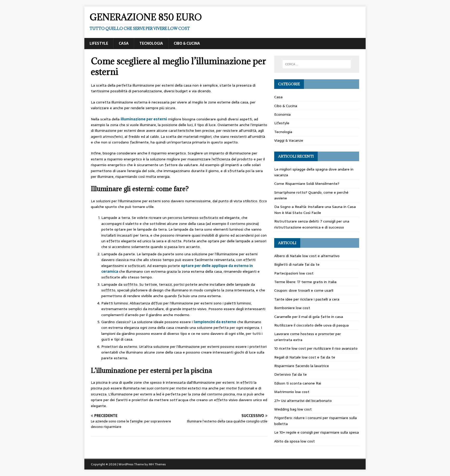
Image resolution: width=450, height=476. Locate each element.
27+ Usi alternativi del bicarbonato (303, 400)
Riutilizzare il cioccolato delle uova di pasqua (311, 325)
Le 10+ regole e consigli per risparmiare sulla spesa (316, 432)
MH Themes (157, 464)
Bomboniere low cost (292, 308)
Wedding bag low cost (293, 409)
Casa (124, 43)
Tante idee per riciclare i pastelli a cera (306, 299)
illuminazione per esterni (144, 119)
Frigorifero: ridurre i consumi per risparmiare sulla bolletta (315, 420)
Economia (282, 114)
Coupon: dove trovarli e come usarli (303, 290)
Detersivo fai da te (290, 374)
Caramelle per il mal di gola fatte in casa (308, 316)
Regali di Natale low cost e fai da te (304, 357)
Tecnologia (151, 43)
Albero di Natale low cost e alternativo (307, 256)
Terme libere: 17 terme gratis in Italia (305, 282)
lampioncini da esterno (215, 322)
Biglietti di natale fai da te (297, 264)
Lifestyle (99, 43)
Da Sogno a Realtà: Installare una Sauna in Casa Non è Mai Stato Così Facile (315, 209)
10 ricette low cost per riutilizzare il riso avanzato (316, 348)
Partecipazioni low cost (294, 273)
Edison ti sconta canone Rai (297, 383)
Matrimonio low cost (291, 392)
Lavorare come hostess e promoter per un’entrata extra (307, 336)
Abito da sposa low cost (294, 441)
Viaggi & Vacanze (288, 140)
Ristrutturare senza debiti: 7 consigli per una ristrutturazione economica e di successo (311, 224)
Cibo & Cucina (187, 43)
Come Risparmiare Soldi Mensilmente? (306, 183)
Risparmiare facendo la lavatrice (301, 366)
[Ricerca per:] (316, 64)
